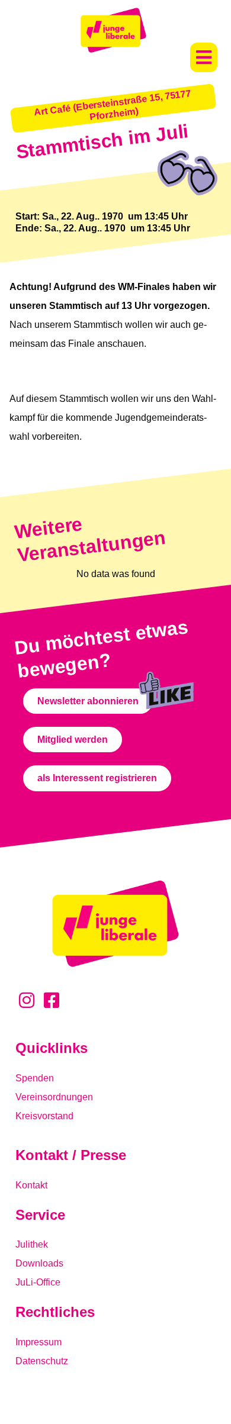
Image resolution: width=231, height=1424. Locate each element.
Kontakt (31, 1185)
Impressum (38, 1342)
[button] (203, 57)
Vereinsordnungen (54, 1097)
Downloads (39, 1263)
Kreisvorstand (44, 1116)
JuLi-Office (37, 1282)
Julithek (31, 1244)
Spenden (34, 1078)
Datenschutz (41, 1361)
